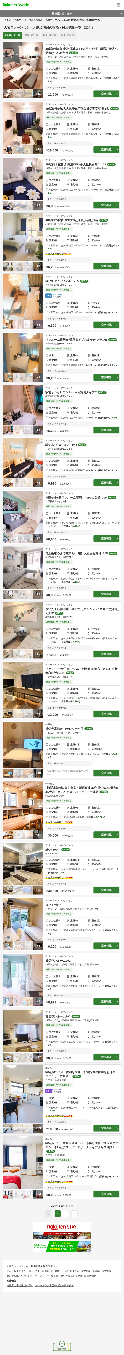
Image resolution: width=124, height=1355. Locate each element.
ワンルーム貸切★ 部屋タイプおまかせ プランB (76, 339)
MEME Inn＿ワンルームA (62, 281)
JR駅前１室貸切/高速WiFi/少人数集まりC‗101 (75, 164)
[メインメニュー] (118, 5)
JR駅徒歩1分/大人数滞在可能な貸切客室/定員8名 (77, 108)
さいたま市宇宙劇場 (38, 1271)
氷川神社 (56, 1271)
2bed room (52, 849)
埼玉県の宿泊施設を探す (20, 1285)
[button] (74, 1214)
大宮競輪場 (13, 1275)
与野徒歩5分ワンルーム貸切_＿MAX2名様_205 (76, 497)
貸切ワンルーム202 (58, 960)
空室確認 (106, 93)
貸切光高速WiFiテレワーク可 (64, 728)
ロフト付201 (53, 905)
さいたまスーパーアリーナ (34, 1275)
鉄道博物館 (90, 1275)
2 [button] (65, 1213)
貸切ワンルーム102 (58, 1016)
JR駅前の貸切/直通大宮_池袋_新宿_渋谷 (71, 220)
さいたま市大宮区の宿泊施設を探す (54, 1285)
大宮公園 (107, 1271)
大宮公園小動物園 (90, 1271)
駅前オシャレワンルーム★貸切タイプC (71, 392)
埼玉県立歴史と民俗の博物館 (67, 1275)
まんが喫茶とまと (16, 1271)
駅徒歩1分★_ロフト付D (61, 445)
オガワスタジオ (70, 1271)
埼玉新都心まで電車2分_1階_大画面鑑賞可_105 (76, 553)
